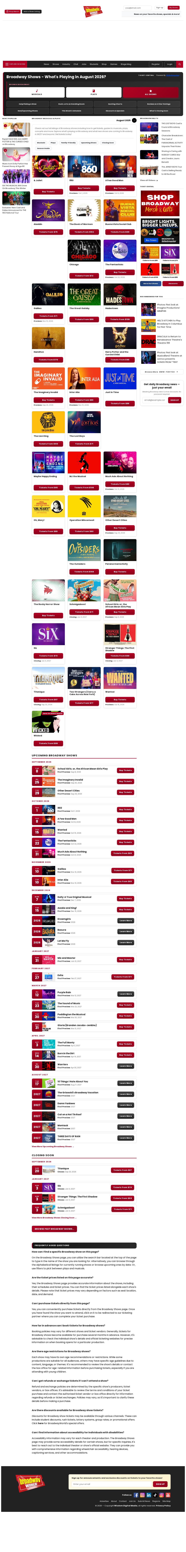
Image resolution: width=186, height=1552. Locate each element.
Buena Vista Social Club (118, 224)
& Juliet (38, 180)
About (114, 1501)
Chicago (74, 264)
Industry (66, 64)
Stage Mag (126, 64)
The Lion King (41, 436)
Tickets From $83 (84, 400)
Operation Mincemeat (81, 520)
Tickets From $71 (48, 316)
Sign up (174, 400)
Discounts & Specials (115, 111)
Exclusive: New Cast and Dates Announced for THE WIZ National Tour (14, 203)
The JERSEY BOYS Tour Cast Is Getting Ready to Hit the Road (172, 170)
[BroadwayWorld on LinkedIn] (148, 1495)
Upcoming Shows (88, 143)
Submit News (144, 1501)
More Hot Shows (150, 283)
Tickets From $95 (120, 359)
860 (71, 180)
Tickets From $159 (84, 571)
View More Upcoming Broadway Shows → (53, 1146)
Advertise (104, 1501)
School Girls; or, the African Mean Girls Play (118, 605)
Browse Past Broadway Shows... (54, 1228)
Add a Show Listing (32, 11)
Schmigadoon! (77, 604)
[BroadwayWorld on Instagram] (142, 1495)
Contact (123, 1501)
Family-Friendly (68, 143)
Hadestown (111, 308)
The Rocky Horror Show (46, 604)
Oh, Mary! (39, 520)
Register (156, 64)
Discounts (173, 283)
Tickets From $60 (84, 531)
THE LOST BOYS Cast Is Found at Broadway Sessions (172, 127)
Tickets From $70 (48, 655)
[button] (179, 64)
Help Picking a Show (27, 104)
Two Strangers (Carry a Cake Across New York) (82, 693)
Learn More (126, 920)
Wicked (38, 735)
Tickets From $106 (84, 487)
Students (94, 64)
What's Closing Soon (159, 111)
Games (113, 64)
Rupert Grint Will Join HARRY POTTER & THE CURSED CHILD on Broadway (15, 135)
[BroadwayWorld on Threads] (161, 1495)
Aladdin (38, 224)
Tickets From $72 (84, 275)
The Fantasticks (114, 264)
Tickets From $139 (120, 319)
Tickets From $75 (48, 232)
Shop (104, 64)
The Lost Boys (77, 436)
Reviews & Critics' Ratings (158, 104)
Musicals (41, 143)
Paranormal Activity (116, 563)
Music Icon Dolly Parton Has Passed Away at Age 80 (15, 158)
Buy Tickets (48, 191)
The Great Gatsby (79, 308)
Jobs (84, 64)
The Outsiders (77, 563)
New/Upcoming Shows (28, 111)
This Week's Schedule (71, 111)
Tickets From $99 (48, 743)
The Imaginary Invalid (46, 392)
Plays (53, 143)
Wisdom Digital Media (125, 1505)
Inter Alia (74, 392)
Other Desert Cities (116, 520)
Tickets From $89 (120, 403)
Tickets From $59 (120, 232)
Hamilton (39, 351)
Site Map (166, 1501)
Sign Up (160, 1484)
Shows (56, 64)
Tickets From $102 (84, 232)
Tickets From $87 (48, 699)
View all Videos (147, 180)
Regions (156, 1501)
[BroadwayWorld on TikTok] (155, 1495)
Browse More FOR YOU (160, 371)
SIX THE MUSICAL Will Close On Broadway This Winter (14, 180)
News (46, 64)
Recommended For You (151, 297)
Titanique (39, 691)
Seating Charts (115, 104)
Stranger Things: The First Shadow (119, 649)
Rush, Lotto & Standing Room (71, 104)
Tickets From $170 (48, 359)
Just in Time (112, 392)
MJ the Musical (77, 476)
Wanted (109, 691)
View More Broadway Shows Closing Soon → (54, 1217)
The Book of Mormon (81, 224)
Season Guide (43, 148)
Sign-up (159, 7)
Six (35, 648)
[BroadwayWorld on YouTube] (168, 1495)
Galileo (38, 308)
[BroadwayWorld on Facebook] (136, 1495)
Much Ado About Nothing (119, 476)
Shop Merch (14, 11)
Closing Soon (108, 143)
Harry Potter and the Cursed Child (116, 353)
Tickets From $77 (84, 703)
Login (169, 64)
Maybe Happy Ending (45, 476)
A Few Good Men (114, 180)
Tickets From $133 (48, 443)
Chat (76, 64)
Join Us (132, 1501)
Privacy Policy (163, 1505)
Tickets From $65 (48, 487)
